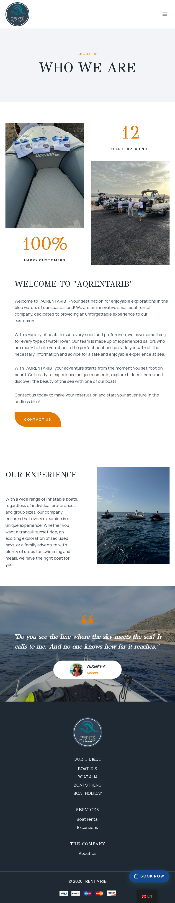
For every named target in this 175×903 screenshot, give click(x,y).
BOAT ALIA (87, 777)
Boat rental (88, 819)
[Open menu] (165, 14)
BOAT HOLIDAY (87, 793)
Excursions (87, 827)
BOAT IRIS (87, 768)
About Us (87, 853)
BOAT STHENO (88, 785)
